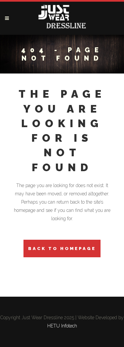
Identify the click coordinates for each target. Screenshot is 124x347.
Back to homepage (62, 248)
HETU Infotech (62, 325)
